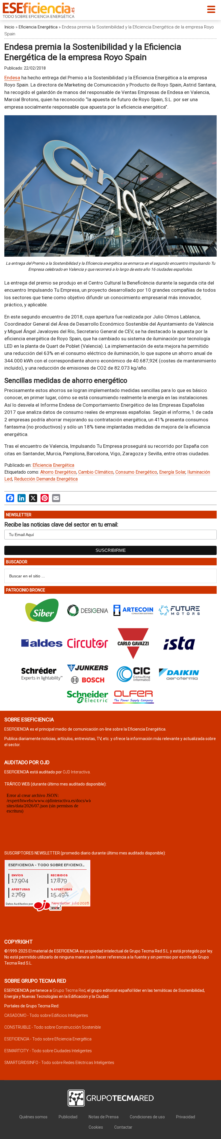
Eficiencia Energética (38, 27)
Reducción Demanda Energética (46, 479)
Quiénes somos (33, 1117)
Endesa (12, 77)
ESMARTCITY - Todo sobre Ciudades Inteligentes (48, 1050)
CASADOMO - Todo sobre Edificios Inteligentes (46, 1015)
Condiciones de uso (147, 1117)
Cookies (96, 1127)
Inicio (9, 27)
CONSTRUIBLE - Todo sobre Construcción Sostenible (52, 1027)
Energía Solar (172, 472)
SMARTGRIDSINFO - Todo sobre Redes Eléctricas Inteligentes (59, 1062)
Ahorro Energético (58, 472)
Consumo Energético (136, 472)
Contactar (123, 1127)
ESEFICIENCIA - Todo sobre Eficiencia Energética (48, 1039)
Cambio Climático (95, 472)
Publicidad (68, 1117)
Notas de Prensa (104, 1117)
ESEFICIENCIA (39, 10)
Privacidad (185, 1117)
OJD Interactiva (76, 772)
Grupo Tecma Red (69, 990)
